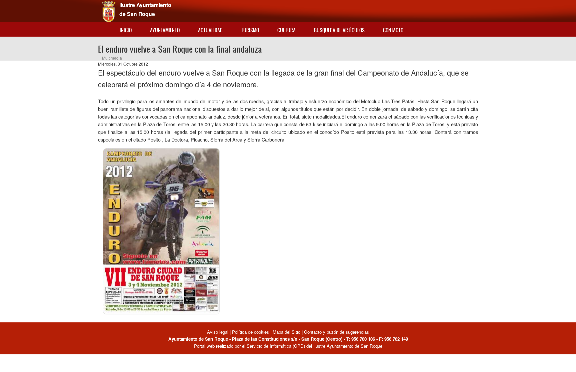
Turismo (250, 30)
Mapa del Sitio (286, 332)
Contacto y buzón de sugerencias (336, 332)
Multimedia (112, 58)
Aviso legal (218, 332)
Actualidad (210, 30)
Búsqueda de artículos (339, 30)
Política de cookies (250, 332)
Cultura (286, 30)
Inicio (126, 30)
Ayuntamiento (165, 30)
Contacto (393, 30)
